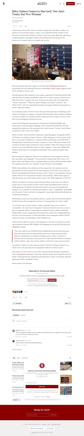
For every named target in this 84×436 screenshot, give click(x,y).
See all (15, 400)
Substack (33, 432)
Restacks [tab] (23, 315)
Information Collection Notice (41, 392)
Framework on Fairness (25, 254)
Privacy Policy (54, 392)
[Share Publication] (63, 3)
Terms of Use (50, 390)
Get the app (50, 428)
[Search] (60, 3)
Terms (48, 424)
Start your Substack (37, 428)
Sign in (79, 3)
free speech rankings (33, 126)
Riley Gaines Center (53, 88)
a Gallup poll (62, 213)
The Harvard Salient (17, 20)
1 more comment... (17, 349)
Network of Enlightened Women (53, 86)
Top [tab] (14, 358)
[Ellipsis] (71, 330)
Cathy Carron (19, 340)
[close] (57, 363)
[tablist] (19, 315)
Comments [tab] (16, 315)
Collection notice (56, 424)
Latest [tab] (18, 358)
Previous (18, 303)
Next (66, 303)
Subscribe (70, 3)
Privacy (44, 424)
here (30, 263)
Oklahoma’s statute (18, 227)
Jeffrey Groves (20, 330)
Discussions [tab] (25, 358)
